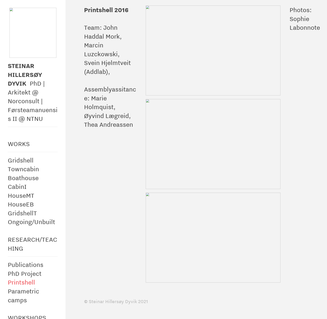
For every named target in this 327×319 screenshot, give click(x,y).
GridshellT (22, 213)
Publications (25, 264)
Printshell (21, 282)
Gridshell (20, 160)
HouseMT (21, 195)
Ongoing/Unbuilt (31, 222)
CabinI (17, 186)
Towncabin (23, 169)
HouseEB (21, 204)
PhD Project (24, 273)
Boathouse (23, 178)
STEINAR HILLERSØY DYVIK (25, 74)
